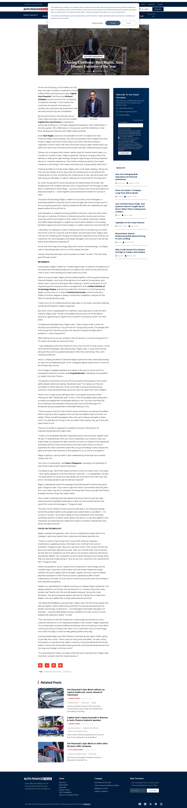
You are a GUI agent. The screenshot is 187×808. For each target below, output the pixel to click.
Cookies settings (97, 23)
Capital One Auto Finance (52, 671)
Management (97, 56)
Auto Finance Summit (74, 728)
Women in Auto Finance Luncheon (78, 731)
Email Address (122, 122)
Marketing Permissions (124, 129)
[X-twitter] (150, 804)
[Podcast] (155, 804)
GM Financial (85, 702)
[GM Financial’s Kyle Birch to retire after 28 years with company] (51, 752)
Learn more (121, 148)
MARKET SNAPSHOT (30, 15)
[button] (40, 665)
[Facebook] (139, 804)
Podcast (94, 702)
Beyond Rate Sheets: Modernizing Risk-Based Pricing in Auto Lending (130, 236)
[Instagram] (161, 804)
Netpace (86, 804)
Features (88, 56)
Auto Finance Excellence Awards (77, 754)
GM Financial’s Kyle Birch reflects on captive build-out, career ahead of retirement (86, 692)
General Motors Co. (73, 702)
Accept (113, 23)
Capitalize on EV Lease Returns (129, 223)
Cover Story (67, 671)
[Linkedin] (145, 804)
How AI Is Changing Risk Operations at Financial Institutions (126, 177)
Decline (128, 23)
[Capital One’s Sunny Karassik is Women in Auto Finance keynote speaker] (51, 726)
